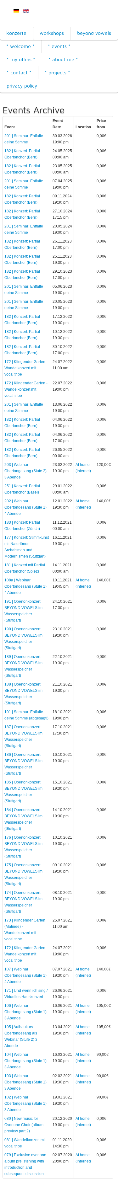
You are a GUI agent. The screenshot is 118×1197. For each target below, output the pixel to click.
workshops (52, 33)
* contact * (19, 73)
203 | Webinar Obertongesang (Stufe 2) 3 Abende (25, 470)
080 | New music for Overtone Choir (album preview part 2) (23, 1124)
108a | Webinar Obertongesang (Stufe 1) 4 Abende (25, 586)
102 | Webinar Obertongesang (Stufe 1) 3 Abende (25, 1103)
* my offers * (21, 59)
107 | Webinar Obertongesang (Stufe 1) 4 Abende (25, 975)
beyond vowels (94, 33)
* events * (59, 46)
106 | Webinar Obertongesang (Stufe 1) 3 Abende (25, 1011)
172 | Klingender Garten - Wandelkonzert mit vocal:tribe (26, 368)
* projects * (57, 73)
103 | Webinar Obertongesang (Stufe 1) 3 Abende (25, 1082)
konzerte (16, 33)
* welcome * (20, 46)
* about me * (63, 59)
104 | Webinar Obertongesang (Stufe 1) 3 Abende (25, 1060)
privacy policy (22, 86)
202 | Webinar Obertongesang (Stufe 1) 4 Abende (25, 507)
